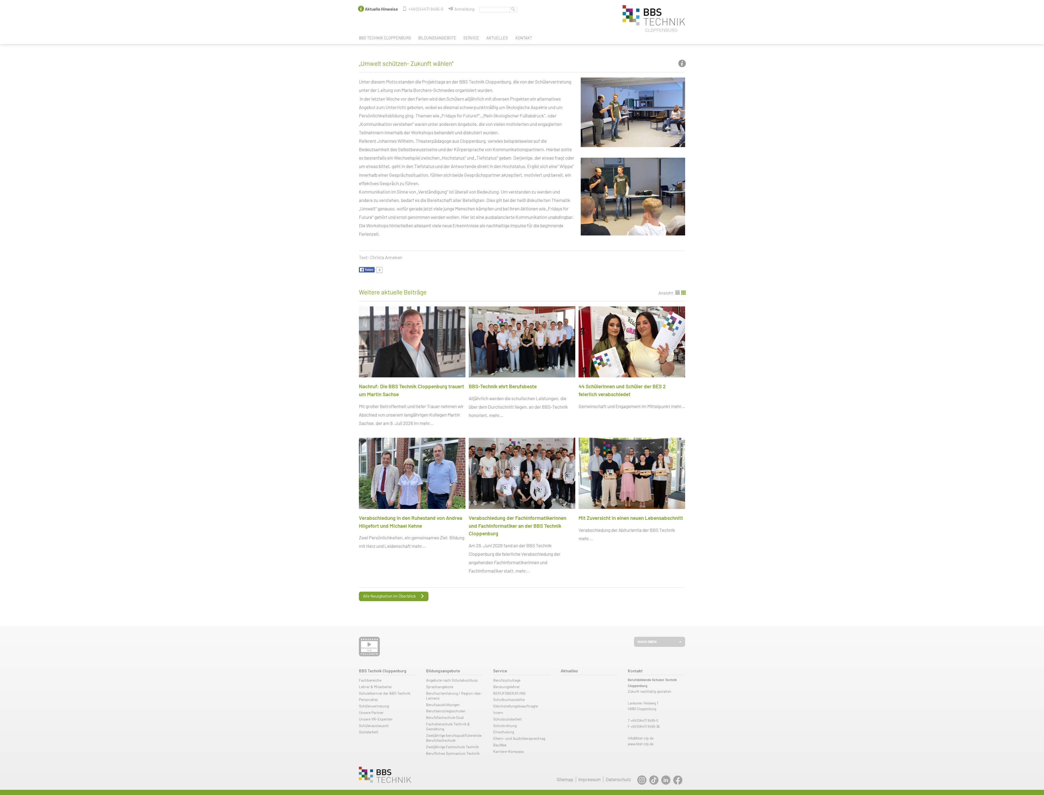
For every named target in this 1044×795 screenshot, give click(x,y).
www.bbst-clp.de (641, 744)
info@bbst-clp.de (641, 738)
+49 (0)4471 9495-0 (644, 720)
